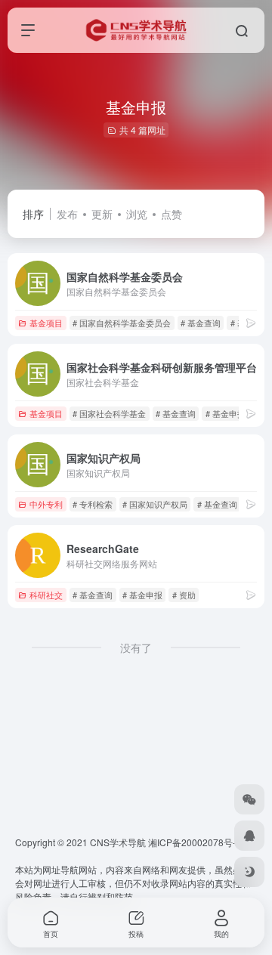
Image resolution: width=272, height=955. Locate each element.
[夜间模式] (249, 872)
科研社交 (46, 595)
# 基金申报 (226, 413)
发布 (67, 213)
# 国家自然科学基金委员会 (122, 323)
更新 (102, 213)
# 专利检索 (93, 504)
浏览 (136, 213)
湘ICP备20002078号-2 (194, 842)
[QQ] (249, 836)
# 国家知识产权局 (154, 504)
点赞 (171, 213)
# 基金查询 (201, 323)
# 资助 (184, 595)
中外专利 (46, 504)
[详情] (251, 322)
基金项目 (46, 323)
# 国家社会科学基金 (109, 413)
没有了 (136, 647)
